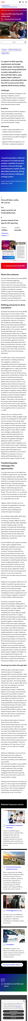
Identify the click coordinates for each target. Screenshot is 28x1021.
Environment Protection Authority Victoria (13, 868)
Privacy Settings (13, 1011)
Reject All (13, 1014)
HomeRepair (10, 944)
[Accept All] (18, 1006)
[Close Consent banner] (24, 1001)
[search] (23, 2)
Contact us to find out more (13, 985)
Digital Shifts (5, 53)
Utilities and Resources (14, 49)
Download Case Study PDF (13, 19)
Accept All (13, 1017)
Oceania (4, 49)
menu (18, 42)
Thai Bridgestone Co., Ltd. (14, 910)
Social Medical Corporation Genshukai (14, 826)
